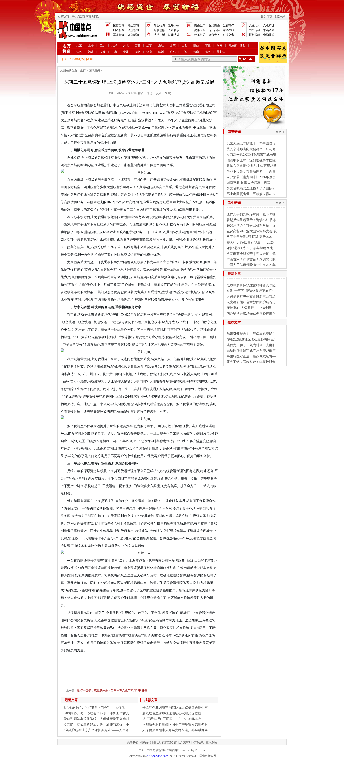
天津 (114, 45)
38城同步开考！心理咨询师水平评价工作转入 (96, 713)
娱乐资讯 (199, 35)
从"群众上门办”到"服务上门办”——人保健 (94, 707)
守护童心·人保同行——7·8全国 (249, 308)
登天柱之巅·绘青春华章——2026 (250, 242)
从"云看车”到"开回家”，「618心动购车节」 (173, 719)
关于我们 (132, 742)
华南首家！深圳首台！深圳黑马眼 (251, 259)
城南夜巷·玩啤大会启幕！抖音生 (250, 183)
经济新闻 (133, 30)
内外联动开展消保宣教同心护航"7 (251, 313)
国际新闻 (118, 25)
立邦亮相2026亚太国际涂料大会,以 (252, 231)
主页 (83, 70)
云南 (196, 51)
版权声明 (185, 742)
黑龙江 (221, 51)
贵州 (126, 51)
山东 (173, 45)
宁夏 (208, 45)
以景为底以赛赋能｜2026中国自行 (251, 143)
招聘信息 (198, 742)
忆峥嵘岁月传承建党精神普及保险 (251, 285)
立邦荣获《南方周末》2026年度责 (251, 177)
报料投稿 (254, 35)
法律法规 (173, 35)
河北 (126, 45)
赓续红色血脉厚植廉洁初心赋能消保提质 (171, 713)
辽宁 (149, 45)
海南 (208, 51)
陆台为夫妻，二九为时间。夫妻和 (251, 345)
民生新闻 (133, 25)
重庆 (102, 45)
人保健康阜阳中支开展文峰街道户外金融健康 (175, 730)
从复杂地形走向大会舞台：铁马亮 (251, 149)
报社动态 (159, 742)
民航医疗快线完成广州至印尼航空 (251, 350)
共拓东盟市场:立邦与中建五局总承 (252, 166)
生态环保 (228, 25)
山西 (184, 45)
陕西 (196, 45)
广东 (173, 51)
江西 (242, 45)
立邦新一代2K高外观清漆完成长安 (251, 154)
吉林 (137, 45)
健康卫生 (199, 30)
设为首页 (266, 16)
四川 (161, 51)
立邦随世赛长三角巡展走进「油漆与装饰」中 (96, 724)
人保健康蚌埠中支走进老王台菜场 (251, 296)
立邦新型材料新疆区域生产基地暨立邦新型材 (175, 724)
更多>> (280, 132)
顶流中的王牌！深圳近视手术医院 (251, 160)
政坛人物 (173, 25)
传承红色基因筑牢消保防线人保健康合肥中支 (175, 707)
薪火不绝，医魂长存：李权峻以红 (251, 362)
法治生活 (159, 35)
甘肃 (114, 51)
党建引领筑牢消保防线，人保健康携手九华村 (96, 719)
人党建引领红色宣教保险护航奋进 (251, 302)
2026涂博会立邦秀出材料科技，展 (251, 225)
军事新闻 (118, 35)
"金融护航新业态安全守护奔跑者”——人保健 (96, 730)
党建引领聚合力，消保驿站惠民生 (251, 334)
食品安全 (214, 25)
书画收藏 (268, 30)
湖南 (149, 51)
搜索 (246, 59)
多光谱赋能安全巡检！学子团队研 (251, 188)
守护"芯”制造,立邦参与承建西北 (250, 248)
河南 (219, 45)
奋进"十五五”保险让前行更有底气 (251, 291)
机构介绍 (145, 742)
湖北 (137, 51)
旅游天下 (214, 35)
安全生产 (199, 25)
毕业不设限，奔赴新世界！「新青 (251, 171)
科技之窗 (228, 35)
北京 (79, 45)
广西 (184, 51)
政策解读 (173, 30)
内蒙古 (232, 45)
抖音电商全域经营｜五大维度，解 (251, 253)
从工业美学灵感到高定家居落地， (251, 237)
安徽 (102, 51)
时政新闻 (118, 30)
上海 (91, 45)
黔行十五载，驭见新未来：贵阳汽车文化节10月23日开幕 (112, 690)
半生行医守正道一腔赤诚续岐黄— (251, 356)
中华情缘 (254, 30)
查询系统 (268, 35)
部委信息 (159, 25)
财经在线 (228, 30)
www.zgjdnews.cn (157, 755)
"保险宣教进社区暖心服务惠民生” (251, 339)
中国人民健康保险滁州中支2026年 (251, 265)
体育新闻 (133, 35)
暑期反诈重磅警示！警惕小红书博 (251, 220)
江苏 (79, 51)
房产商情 (214, 30)
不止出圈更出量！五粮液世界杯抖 (251, 194)
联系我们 (172, 742)
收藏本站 (279, 16)
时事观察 (159, 30)
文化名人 (254, 25)
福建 (91, 51)
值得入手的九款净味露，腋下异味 (251, 214)
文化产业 (268, 25)
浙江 (161, 45)
